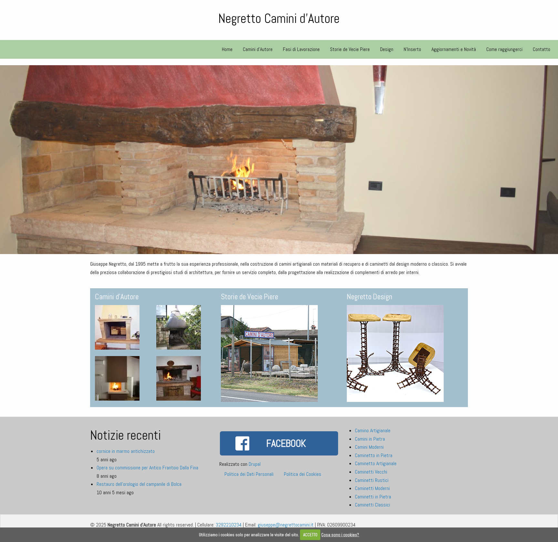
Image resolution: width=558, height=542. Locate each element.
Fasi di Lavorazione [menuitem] (301, 49)
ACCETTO (310, 534)
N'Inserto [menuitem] (412, 49)
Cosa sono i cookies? (340, 534)
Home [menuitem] (227, 49)
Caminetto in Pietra (373, 455)
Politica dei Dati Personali (249, 474)
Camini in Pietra (370, 438)
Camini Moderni (369, 447)
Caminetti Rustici (371, 480)
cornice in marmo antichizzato (126, 451)
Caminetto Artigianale (376, 463)
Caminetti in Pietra (373, 496)
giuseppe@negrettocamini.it (286, 524)
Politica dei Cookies (302, 474)
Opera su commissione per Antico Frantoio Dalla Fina (147, 467)
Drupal (255, 464)
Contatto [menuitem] (541, 49)
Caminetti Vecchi (371, 471)
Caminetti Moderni (372, 488)
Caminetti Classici (372, 504)
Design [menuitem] (386, 49)
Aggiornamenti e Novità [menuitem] (453, 49)
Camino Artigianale (372, 430)
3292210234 (229, 524)
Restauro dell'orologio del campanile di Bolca (139, 484)
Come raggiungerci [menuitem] (504, 49)
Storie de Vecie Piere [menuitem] (350, 49)
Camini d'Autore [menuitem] (258, 49)
